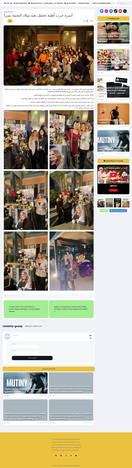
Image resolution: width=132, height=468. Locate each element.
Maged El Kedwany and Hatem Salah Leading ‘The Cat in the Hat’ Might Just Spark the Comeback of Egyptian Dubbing (25, 416)
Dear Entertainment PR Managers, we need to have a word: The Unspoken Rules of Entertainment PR (71, 416)
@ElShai (113, 186)
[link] (91, 21)
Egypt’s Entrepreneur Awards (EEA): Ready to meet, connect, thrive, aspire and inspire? (71, 308)
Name (14, 344)
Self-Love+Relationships (102, 3)
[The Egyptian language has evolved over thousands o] (125, 202)
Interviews (49, 3)
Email (14, 350)
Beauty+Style (84, 3)
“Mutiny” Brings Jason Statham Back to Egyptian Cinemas (22, 390)
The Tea (9, 3)
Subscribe (113, 190)
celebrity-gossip (13, 326)
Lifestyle (59, 3)
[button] (85, 21)
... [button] (113, 3)
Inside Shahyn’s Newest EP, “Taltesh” (110, 121)
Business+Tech (36, 3)
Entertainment (21, 3)
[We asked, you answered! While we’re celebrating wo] (101, 202)
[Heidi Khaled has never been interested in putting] (117, 202)
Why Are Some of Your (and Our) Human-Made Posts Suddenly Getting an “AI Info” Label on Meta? (113, 92)
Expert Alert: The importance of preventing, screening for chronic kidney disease (24, 309)
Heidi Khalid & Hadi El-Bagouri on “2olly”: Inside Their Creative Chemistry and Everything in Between (112, 38)
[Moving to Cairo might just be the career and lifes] (109, 202)
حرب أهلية (70, 89)
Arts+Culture (71, 3)
